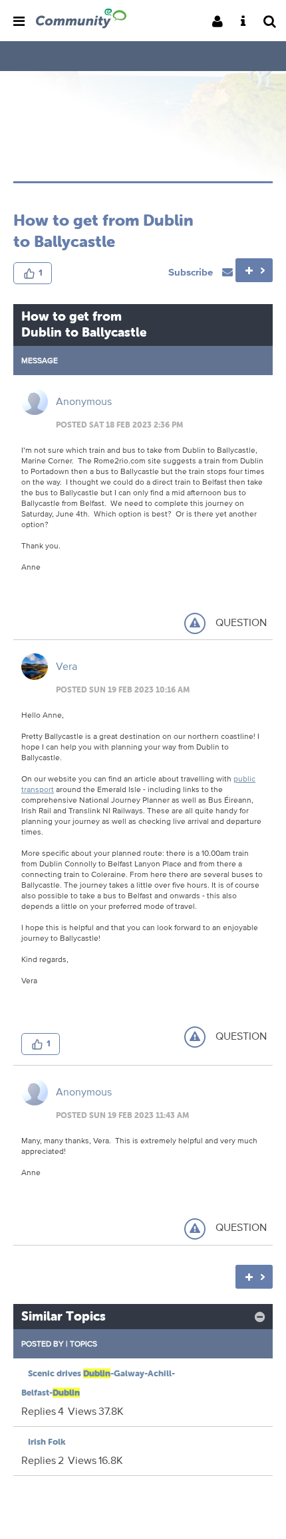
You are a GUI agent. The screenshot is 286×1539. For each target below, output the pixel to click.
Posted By (42, 1343)
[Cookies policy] (247, 22)
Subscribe (191, 272)
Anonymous (84, 401)
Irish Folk (46, 1442)
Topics (83, 1343)
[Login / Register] (221, 22)
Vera (66, 666)
